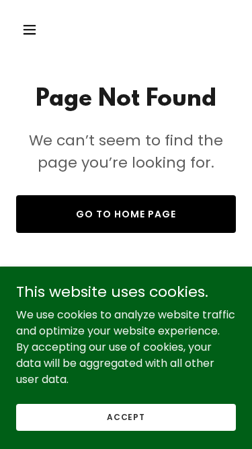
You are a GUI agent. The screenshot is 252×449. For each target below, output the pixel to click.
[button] (32, 29)
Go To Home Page (126, 214)
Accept (126, 416)
